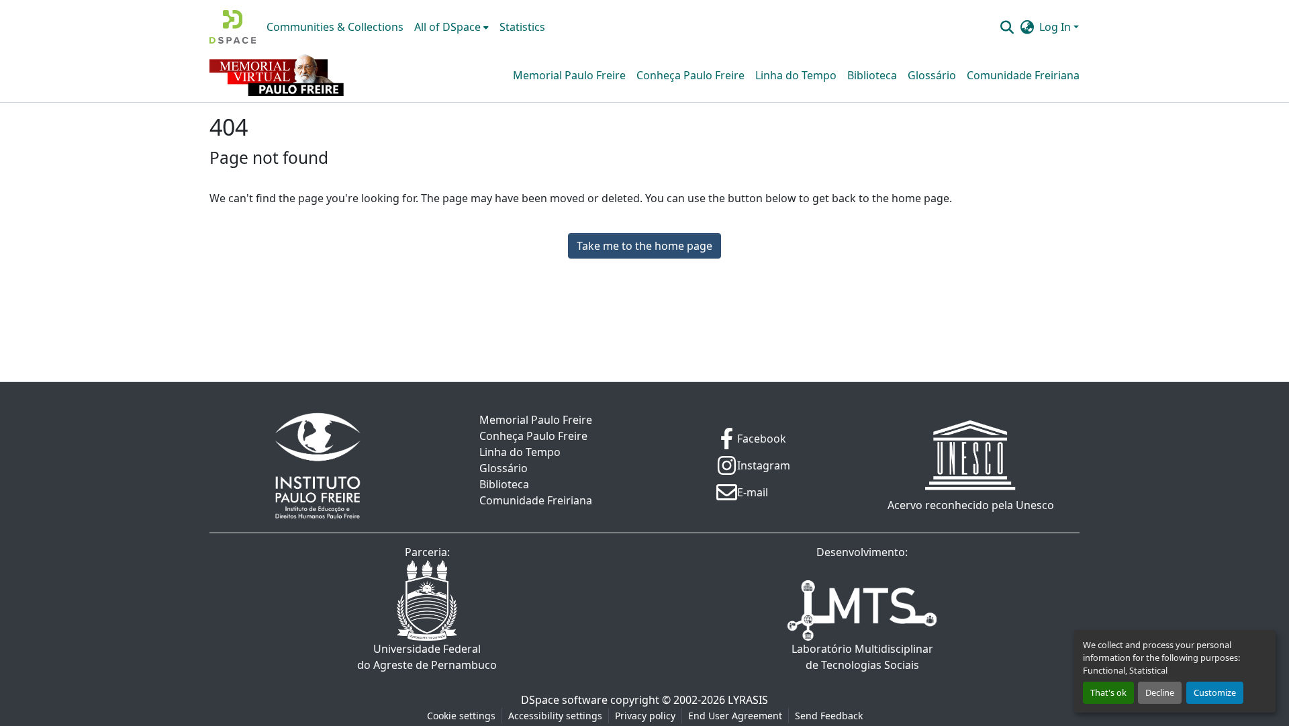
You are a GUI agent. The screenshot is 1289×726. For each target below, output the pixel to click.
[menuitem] (451, 27)
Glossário (932, 75)
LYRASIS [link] (748, 699)
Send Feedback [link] (829, 715)
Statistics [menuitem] (522, 26)
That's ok (1108, 692)
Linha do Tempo (796, 75)
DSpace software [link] (564, 699)
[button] (232, 27)
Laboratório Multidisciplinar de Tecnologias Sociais (862, 656)
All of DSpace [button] (447, 26)
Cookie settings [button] (461, 715)
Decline (1159, 692)
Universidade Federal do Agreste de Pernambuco (427, 656)
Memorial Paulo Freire (569, 75)
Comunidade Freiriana (1023, 75)
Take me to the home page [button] (644, 245)
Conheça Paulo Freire (690, 75)
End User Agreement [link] (735, 715)
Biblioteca (872, 75)
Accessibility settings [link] (555, 715)
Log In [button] (1056, 26)
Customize (1215, 692)
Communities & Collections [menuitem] (335, 26)
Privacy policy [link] (645, 715)
